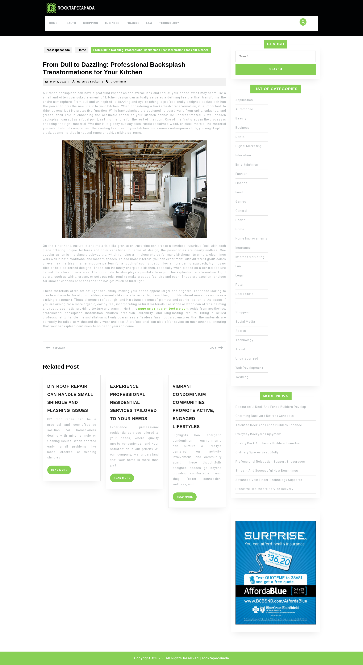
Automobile (244, 109)
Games (240, 201)
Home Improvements (251, 238)
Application (244, 100)
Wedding (242, 377)
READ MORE (61, 471)
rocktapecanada (58, 50)
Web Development (249, 367)
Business (112, 23)
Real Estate (244, 294)
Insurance (243, 247)
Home (53, 23)
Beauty (240, 118)
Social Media (245, 321)
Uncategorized (246, 358)
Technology (169, 23)
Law (149, 23)
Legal (239, 275)
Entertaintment (247, 164)
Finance (132, 23)
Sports (240, 330)
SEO (238, 303)
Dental (240, 137)
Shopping (90, 23)
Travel (240, 349)
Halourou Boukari (88, 81)
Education (243, 155)
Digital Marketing (248, 146)
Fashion (241, 173)
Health (70, 23)
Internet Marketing (249, 257)
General (241, 210)
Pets (239, 284)
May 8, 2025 (58, 81)
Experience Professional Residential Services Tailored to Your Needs (133, 402)
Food (239, 192)
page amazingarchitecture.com (163, 308)
